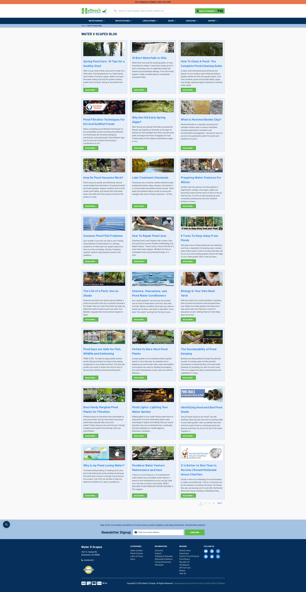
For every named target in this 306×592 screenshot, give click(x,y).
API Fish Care (185, 568)
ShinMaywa (184, 565)
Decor (170, 21)
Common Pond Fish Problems (103, 235)
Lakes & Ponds (149, 21)
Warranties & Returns (163, 559)
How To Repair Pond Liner (149, 235)
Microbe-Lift (184, 562)
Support (212, 21)
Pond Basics (184, 559)
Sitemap (221, 583)
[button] (6, 524)
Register (211, 11)
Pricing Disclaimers (163, 562)
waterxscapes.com (182, 583)
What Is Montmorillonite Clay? (201, 119)
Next (220, 503)
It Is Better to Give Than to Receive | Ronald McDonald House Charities (199, 469)
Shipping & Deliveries (164, 556)
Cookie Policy (210, 583)
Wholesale (159, 565)
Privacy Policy (197, 583)
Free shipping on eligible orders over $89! (153, 2)
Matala (182, 570)
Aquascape (184, 553)
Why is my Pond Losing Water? (103, 465)
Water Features (122, 21)
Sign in (202, 11)
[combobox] (151, 11)
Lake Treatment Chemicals (150, 177)
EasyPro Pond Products (189, 556)
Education (190, 21)
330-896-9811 (89, 560)
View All (182, 573)
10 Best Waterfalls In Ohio (149, 57)
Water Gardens (96, 21)
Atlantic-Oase (185, 550)
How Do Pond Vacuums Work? (103, 177)
